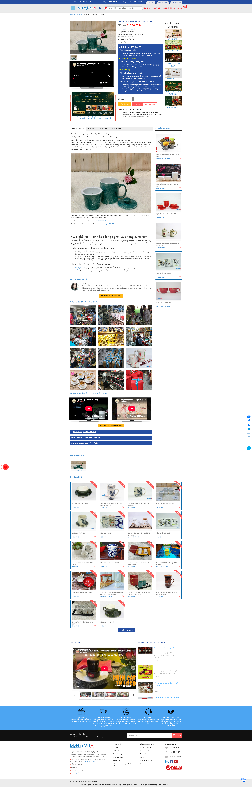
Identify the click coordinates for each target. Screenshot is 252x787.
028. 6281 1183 (175, 756)
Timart (135, 784)
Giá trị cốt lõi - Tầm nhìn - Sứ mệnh (123, 751)
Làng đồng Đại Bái (127, 784)
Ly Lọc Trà (79, 14)
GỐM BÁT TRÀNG (173, 108)
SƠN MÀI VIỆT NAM (173, 51)
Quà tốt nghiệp (152, 784)
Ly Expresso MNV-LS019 (107, 622)
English (151, 2)
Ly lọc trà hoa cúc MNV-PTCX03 (109, 563)
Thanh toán (93, 2)
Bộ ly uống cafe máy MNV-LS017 (166, 214)
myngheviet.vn (79, 267)
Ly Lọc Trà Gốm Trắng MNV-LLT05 (166, 503)
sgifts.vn (77, 271)
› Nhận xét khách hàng (145, 760)
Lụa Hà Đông (117, 784)
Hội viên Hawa (117, 760)
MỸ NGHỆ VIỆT (173, 39)
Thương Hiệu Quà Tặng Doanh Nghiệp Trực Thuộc (96, 117)
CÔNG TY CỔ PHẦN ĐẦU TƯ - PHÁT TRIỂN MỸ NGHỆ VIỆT (93, 119)
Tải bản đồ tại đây (89, 761)
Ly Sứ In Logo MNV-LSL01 (163, 303)
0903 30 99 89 (174, 752)
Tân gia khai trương (98, 784)
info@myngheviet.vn (126, 2)
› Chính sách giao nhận (146, 764)
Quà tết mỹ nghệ (142, 784)
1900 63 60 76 (174, 748)
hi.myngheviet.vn (79, 269)
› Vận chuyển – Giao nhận (146, 751)
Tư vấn (172, 8)
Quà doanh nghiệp (86, 784)
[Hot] (84, 492)
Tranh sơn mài (109, 784)
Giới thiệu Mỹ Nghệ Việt (80, 2)
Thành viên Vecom (118, 757)
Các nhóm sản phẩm (119, 754)
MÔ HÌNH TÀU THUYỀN (173, 79)
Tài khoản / (161, 2)
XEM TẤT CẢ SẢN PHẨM (126, 630)
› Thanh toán (143, 754)
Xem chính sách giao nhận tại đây (128, 58)
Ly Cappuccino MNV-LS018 (80, 503)
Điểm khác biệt (163, 8)
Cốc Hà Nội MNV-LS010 (163, 273)
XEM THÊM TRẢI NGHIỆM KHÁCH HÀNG (111, 425)
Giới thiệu (115, 747)
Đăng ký (166, 2)
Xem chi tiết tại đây (124, 70)
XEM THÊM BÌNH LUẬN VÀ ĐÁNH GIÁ (111, 296)
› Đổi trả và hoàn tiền (145, 747)
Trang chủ (73, 14)
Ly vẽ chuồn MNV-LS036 (79, 533)
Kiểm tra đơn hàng (176, 2)
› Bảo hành (142, 757)
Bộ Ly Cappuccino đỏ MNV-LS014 (82, 592)
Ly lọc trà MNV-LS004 (106, 533)
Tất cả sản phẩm (150, 8)
